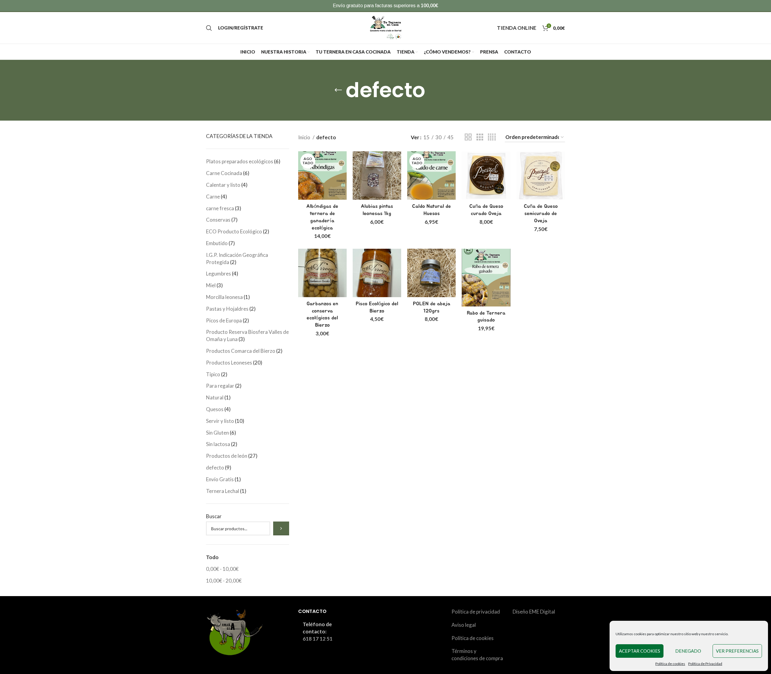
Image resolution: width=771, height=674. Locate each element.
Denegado (688, 651)
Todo (212, 557)
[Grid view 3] (479, 137)
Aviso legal (463, 625)
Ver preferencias (737, 651)
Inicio (304, 137)
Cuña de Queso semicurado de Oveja (541, 213)
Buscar (214, 516)
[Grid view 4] (492, 137)
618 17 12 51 (317, 639)
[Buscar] (209, 28)
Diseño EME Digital (534, 611)
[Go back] (338, 90)
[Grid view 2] (468, 137)
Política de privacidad (475, 611)
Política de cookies (670, 663)
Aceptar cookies (639, 651)
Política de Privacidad (705, 663)
